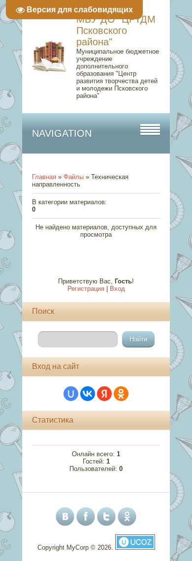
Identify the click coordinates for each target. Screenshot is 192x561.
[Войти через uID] (71, 393)
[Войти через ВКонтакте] (87, 393)
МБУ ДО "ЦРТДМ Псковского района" (116, 30)
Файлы (74, 177)
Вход (117, 288)
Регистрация (85, 288)
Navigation (62, 133)
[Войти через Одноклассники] (121, 393)
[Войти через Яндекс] (104, 393)
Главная (44, 177)
